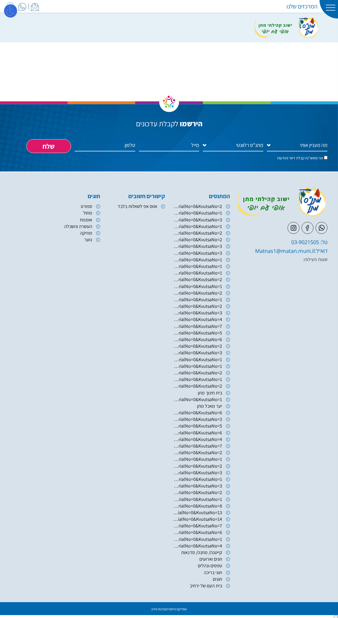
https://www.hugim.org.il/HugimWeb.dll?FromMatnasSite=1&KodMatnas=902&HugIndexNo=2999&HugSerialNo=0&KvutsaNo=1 (197, 479)
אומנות (86, 220)
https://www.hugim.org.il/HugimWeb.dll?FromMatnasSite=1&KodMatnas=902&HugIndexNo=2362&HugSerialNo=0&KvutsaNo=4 (197, 439)
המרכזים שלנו (302, 6)
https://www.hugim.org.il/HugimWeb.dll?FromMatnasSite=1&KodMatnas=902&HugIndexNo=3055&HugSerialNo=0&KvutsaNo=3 (197, 253)
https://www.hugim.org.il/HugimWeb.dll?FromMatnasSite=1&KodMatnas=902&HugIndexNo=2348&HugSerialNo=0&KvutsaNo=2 (197, 306)
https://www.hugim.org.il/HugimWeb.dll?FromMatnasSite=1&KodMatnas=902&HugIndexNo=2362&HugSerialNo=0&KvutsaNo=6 (197, 433)
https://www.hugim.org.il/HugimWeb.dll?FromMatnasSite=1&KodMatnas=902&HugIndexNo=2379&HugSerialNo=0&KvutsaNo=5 (197, 333)
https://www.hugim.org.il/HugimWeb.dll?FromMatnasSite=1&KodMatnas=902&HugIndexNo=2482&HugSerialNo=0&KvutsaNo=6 (197, 532)
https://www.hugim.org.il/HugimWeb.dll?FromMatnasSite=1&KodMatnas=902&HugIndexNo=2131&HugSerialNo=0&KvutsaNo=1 (197, 266)
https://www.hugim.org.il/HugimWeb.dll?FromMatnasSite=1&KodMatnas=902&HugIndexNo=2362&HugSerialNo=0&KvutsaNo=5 (197, 426)
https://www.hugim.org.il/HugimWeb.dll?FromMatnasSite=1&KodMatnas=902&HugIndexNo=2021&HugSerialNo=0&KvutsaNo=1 (197, 359)
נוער (88, 239)
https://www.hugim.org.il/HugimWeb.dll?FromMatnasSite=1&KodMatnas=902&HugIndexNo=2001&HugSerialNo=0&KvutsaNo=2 (197, 293)
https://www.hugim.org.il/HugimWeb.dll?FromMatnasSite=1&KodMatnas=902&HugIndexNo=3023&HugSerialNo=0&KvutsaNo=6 (197, 413)
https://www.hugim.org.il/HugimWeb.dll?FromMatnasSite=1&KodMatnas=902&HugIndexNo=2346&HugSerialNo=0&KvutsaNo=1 (197, 213)
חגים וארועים (210, 559)
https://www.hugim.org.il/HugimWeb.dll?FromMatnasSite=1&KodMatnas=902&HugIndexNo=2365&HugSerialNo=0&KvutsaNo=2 (197, 492)
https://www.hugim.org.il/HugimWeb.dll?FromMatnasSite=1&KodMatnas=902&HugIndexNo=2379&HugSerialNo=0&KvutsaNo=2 (197, 206)
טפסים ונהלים (210, 566)
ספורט (86, 206)
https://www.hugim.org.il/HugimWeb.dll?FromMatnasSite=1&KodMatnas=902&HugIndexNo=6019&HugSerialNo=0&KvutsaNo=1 (197, 260)
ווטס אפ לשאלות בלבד (137, 206)
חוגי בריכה (213, 572)
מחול (87, 213)
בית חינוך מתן (210, 393)
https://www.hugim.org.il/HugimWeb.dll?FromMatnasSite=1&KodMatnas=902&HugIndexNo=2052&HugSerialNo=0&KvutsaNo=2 (197, 373)
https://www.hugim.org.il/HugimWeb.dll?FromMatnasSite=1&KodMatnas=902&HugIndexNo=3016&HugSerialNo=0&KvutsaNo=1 (197, 299)
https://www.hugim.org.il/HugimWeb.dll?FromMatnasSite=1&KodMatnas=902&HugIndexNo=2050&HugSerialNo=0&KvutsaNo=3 (197, 246)
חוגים (217, 579)
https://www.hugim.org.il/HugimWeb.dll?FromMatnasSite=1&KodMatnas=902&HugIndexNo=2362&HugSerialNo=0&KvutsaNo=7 (197, 446)
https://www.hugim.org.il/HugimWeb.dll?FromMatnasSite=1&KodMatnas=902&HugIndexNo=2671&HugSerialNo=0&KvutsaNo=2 (197, 386)
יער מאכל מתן (209, 406)
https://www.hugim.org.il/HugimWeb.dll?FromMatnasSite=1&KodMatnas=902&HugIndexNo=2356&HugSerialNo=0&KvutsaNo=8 (197, 506)
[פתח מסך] (10, 10)
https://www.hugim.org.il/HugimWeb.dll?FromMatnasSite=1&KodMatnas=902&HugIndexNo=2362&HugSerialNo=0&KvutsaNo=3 (197, 419)
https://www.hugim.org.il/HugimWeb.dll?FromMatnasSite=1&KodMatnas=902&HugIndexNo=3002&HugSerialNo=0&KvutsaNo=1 (197, 273)
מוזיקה (86, 233)
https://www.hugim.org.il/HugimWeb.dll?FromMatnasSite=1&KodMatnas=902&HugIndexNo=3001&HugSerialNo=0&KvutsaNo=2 (197, 452)
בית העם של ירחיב (206, 586)
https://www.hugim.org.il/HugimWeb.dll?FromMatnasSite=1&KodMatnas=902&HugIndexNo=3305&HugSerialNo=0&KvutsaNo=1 (197, 286)
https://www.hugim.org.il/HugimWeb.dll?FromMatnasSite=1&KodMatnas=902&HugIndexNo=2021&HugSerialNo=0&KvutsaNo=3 (197, 353)
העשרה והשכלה (78, 226)
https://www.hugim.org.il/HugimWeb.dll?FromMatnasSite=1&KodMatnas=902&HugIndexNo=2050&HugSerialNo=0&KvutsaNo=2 (197, 239)
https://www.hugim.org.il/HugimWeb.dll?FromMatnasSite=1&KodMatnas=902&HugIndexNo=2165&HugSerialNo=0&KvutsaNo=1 (197, 539)
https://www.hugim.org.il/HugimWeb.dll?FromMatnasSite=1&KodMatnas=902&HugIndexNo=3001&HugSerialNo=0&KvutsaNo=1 (197, 459)
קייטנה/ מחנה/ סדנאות (201, 552)
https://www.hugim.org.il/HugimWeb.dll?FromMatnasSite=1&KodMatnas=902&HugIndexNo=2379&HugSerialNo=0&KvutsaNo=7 (197, 326)
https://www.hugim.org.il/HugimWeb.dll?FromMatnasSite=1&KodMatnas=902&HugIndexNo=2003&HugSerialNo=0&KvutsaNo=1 (197, 226)
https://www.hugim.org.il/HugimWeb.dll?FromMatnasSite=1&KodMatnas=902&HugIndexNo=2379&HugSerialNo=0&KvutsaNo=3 (197, 313)
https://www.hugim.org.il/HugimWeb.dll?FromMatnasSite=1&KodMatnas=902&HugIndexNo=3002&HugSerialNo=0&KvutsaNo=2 (197, 279)
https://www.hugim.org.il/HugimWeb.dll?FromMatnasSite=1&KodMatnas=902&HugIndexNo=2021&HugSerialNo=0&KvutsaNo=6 (197, 339)
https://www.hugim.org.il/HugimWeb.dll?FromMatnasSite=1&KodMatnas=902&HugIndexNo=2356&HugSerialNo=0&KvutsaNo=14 (197, 519)
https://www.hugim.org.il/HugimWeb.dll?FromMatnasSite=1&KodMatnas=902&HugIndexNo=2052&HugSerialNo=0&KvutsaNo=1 (197, 366)
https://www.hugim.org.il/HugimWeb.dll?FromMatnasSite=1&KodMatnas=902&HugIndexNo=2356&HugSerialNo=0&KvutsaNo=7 (197, 526)
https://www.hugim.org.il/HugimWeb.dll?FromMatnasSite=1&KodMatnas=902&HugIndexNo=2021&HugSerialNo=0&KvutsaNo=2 (197, 346)
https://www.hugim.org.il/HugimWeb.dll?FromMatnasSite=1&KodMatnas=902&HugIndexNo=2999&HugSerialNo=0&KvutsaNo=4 (197, 546)
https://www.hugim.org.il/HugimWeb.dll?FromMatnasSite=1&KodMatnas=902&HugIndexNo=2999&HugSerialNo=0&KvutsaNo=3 (197, 473)
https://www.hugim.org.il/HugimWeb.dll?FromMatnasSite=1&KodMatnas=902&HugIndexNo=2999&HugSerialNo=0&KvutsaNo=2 (197, 466)
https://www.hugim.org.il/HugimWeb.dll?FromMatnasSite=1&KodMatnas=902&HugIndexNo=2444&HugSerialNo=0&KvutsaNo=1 (197, 499)
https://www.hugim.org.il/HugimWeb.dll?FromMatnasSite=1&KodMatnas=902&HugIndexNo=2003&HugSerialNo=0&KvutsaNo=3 (197, 220)
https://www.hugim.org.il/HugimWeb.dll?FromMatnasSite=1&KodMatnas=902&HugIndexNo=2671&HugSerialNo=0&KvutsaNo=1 (197, 379)
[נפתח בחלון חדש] (22, 6)
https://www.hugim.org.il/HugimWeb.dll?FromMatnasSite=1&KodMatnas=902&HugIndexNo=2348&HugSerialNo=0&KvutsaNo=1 (197, 399)
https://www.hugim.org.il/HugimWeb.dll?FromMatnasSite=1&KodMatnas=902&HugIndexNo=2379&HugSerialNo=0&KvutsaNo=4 (197, 319)
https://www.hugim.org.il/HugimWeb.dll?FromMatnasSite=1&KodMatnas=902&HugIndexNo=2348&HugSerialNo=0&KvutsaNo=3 (197, 486)
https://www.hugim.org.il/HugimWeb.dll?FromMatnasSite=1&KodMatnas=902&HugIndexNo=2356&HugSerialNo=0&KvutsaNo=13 (197, 512)
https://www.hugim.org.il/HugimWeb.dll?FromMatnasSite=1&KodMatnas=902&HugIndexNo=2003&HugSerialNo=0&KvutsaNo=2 (197, 233)
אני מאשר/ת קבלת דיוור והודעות (300, 157)
